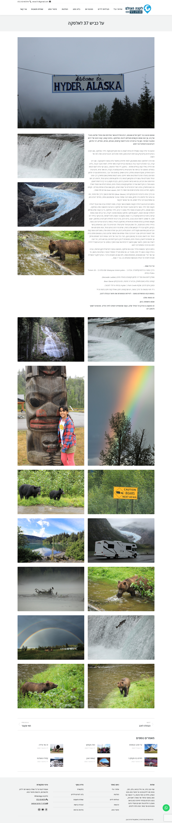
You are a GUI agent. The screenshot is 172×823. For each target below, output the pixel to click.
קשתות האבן (90, 758)
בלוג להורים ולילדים (77, 794)
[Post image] (151, 748)
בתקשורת (80, 789)
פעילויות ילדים (114, 799)
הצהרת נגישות (78, 805)
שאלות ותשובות (78, 799)
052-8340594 (23, 1)
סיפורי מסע (115, 810)
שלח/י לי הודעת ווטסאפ (39, 803)
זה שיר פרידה (43, 745)
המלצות (116, 794)
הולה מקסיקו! (90, 745)
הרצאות (116, 805)
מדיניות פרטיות (78, 810)
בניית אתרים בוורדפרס (146, 819)
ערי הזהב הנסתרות (135, 745)
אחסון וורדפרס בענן (132, 819)
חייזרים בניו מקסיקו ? (135, 758)
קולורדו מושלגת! (42, 758)
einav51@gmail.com (40, 1)
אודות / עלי (115, 789)
